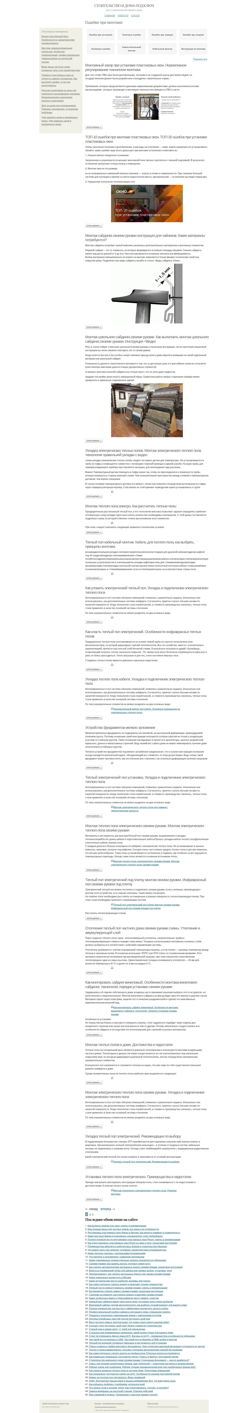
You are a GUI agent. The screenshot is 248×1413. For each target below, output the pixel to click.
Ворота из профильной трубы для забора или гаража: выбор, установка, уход (130, 1270)
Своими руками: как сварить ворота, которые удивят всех (119, 1263)
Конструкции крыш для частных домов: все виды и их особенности (123, 1229)
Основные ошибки (100, 48)
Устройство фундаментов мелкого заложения (120, 727)
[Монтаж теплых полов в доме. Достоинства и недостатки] (147, 1078)
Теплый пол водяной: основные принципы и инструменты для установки (128, 1342)
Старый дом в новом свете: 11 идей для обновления (117, 1329)
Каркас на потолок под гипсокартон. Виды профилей (117, 1377)
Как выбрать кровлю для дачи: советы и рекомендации (117, 1225)
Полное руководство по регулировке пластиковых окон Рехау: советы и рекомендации (134, 1239)
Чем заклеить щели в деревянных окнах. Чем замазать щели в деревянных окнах (59, 121)
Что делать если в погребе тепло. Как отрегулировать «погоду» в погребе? (129, 1387)
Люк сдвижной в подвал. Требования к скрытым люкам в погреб (123, 1394)
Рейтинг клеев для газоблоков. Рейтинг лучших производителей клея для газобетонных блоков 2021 (142, 1367)
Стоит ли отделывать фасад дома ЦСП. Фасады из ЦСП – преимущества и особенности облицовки (142, 1336)
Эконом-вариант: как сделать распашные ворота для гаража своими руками (129, 1274)
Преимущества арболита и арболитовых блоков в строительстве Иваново (127, 1246)
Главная (109, 15)
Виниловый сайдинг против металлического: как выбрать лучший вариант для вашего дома (138, 1305)
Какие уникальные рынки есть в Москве (110, 1277)
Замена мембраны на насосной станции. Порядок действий (121, 1391)
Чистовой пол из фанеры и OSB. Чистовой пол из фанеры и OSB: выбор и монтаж (133, 1339)
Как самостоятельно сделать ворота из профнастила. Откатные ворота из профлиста (134, 1353)
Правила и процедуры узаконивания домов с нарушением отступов (125, 1315)
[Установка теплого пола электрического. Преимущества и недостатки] (147, 1192)
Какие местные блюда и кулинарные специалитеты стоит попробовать (125, 1236)
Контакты (98, 1403)
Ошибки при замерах (162, 34)
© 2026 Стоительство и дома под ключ (55, 1403)
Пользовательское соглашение (113, 1403)
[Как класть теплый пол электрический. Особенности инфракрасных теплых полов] (147, 664)
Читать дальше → (94, 127)
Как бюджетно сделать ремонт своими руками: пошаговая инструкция (126, 1291)
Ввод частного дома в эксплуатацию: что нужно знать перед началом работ (129, 1322)
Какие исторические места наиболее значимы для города (119, 1280)
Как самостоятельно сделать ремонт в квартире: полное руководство (126, 1284)
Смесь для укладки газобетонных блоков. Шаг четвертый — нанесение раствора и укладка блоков (141, 1363)
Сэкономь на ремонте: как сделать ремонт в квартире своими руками (126, 1294)
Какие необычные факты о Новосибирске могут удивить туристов (124, 1298)
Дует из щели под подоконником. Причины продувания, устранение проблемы (59, 109)
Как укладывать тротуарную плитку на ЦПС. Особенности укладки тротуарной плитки (134, 1374)
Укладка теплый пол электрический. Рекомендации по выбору (133, 1136)
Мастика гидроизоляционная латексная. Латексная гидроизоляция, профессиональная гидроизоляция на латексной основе (60, 55)
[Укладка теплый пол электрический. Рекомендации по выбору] (147, 1161)
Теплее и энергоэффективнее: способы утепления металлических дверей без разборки (135, 1349)
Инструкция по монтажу (193, 48)
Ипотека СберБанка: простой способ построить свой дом (119, 1318)
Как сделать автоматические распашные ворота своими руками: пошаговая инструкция (136, 1267)
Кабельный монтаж (162, 48)
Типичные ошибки (131, 34)
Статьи (135, 15)
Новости (123, 15)
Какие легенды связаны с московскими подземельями (116, 1253)
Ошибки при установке (100, 34)
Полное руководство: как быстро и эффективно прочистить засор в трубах (128, 1308)
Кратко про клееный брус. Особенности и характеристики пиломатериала (58, 40)
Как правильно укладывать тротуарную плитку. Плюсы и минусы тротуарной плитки (133, 1356)
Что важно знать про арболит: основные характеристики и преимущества (127, 1249)
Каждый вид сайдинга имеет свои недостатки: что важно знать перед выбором (131, 1301)
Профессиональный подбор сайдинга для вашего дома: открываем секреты (129, 1311)
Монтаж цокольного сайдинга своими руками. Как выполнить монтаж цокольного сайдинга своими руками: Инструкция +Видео (147, 339)
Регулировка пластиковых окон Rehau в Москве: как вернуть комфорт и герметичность (134, 1232)
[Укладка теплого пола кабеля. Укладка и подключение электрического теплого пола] (147, 710)
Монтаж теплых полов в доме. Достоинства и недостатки (129, 1044)
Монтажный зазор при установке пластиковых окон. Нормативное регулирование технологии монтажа (135, 67)
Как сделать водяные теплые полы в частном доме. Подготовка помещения (129, 1370)
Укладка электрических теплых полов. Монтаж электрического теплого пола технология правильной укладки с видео (143, 452)
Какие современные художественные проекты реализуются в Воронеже (127, 1260)
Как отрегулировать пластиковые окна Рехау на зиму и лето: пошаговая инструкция (132, 1243)
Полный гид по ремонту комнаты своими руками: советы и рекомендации (128, 1287)
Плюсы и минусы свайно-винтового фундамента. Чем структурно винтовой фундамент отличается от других (147, 1346)
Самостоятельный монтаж (131, 49)
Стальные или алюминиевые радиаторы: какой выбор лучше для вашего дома (131, 1332)
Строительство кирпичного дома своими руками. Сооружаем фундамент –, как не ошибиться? (139, 1360)
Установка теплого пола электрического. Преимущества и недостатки (138, 1177)
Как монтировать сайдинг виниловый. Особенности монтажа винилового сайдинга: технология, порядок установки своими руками (141, 984)
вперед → (108, 1208)
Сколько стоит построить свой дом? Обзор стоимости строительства (125, 1325)
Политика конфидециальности (105, 1407)
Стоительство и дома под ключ (124, 5)
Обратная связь (152, 1403)
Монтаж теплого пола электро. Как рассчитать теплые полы (130, 506)
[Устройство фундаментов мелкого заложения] (147, 763)
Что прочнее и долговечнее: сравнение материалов (116, 1256)
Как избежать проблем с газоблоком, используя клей (117, 1384)
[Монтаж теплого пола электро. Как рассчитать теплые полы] (147, 523)
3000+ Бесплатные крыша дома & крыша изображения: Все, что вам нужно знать (132, 1380)
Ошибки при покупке (193, 34)
